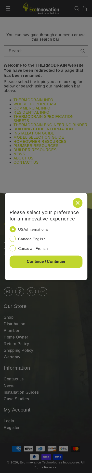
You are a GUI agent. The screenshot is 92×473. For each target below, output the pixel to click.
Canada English (31, 239)
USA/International (33, 229)
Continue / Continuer (46, 261)
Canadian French (33, 248)
